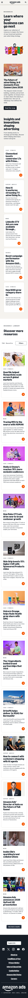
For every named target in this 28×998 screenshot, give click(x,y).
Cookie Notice (14, 971)
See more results (14, 927)
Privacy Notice (14, 963)
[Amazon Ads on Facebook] (23, 949)
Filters (21, 343)
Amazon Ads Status (14, 975)
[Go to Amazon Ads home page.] (14, 988)
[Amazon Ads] (13, 2)
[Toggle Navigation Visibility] (2, 2)
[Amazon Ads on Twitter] (8, 949)
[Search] (25, 2)
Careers (14, 979)
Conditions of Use (14, 959)
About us (14, 955)
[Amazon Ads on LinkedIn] (3, 949)
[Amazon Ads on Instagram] (13, 949)
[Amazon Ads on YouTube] (18, 949)
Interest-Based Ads (14, 967)
